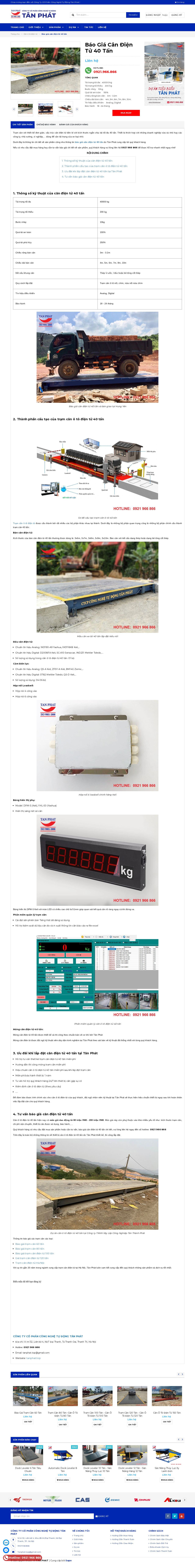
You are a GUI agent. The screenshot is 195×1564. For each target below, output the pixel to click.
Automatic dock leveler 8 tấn (28, 1470)
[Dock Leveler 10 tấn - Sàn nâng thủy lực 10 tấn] (63, 1455)
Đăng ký (177, 15)
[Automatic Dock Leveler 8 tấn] (28, 1455)
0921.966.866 (105, 72)
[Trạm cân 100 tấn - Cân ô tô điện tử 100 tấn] (63, 1396)
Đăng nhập (153, 15)
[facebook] (168, 1516)
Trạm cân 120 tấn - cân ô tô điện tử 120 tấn (97, 1414)
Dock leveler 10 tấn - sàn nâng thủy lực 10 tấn (63, 1470)
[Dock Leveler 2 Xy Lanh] (167, 1455)
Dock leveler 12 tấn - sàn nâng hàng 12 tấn (98, 1470)
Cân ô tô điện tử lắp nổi (167, 1412)
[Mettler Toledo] (23, 1500)
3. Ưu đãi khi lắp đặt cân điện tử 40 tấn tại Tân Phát (92, 171)
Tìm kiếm (133, 15)
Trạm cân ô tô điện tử (24, 523)
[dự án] (164, 74)
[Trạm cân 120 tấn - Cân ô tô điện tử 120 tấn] (97, 1396)
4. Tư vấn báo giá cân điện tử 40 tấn (83, 176)
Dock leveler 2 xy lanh (167, 1468)
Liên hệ (102, 27)
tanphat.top (33, 1358)
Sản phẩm (55, 27)
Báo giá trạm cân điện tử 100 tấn (34, 1253)
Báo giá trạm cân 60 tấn (29, 1244)
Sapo (69, 1560)
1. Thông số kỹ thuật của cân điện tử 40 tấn (87, 160)
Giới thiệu (34, 27)
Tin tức (88, 27)
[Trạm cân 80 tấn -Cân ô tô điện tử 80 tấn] (28, 1396)
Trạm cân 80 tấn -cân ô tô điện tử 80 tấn (28, 1414)
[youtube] (181, 1516)
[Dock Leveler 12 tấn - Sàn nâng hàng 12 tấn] (97, 1455)
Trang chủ (17, 27)
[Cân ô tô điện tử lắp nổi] (167, 1396)
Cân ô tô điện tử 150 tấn (132, 1412)
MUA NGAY (126, 113)
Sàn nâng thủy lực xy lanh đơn (132, 1470)
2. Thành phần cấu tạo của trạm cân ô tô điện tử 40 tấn (95, 166)
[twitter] (174, 1516)
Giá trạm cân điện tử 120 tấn (31, 1258)
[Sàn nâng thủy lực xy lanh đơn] (132, 1455)
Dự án (73, 27)
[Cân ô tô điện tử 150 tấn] (132, 1396)
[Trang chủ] (38, 14)
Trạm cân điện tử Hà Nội (29, 1262)
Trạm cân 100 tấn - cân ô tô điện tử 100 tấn (63, 1414)
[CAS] (52, 1500)
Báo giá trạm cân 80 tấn (29, 1248)
